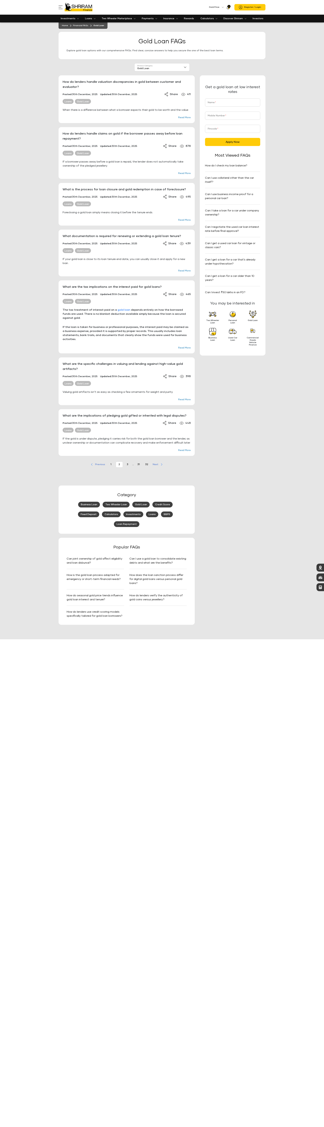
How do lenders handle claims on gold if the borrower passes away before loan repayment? (122, 136)
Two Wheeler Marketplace (117, 18)
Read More (184, 117)
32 (146, 464)
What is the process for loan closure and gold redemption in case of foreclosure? (124, 189)
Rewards (189, 18)
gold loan (124, 310)
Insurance (168, 18)
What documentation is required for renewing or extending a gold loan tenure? (122, 236)
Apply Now (233, 142)
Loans (88, 18)
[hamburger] (62, 7)
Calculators (207, 18)
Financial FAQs (80, 26)
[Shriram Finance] (78, 7)
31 (138, 464)
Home (65, 26)
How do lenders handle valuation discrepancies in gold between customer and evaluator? (122, 84)
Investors (258, 18)
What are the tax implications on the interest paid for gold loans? (112, 286)
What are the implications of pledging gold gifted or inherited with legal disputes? (124, 415)
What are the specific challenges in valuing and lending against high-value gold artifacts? (123, 366)
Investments (68, 18)
